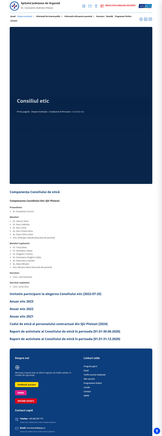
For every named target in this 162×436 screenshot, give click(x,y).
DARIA (21, 392)
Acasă (13, 16)
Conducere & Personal (59, 111)
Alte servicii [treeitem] (89, 379)
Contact (13, 21)
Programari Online (123, 16)
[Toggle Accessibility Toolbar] (157, 431)
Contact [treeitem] (87, 391)
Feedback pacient (27, 384)
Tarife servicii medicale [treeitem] (94, 374)
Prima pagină (23, 111)
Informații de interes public (48, 16)
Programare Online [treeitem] (93, 383)
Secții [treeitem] (86, 370)
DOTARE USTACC (26, 401)
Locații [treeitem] (87, 387)
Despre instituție (24, 16)
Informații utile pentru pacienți (78, 16)
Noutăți (109, 16)
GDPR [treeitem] (86, 395)
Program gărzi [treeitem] (90, 366)
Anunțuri (100, 16)
